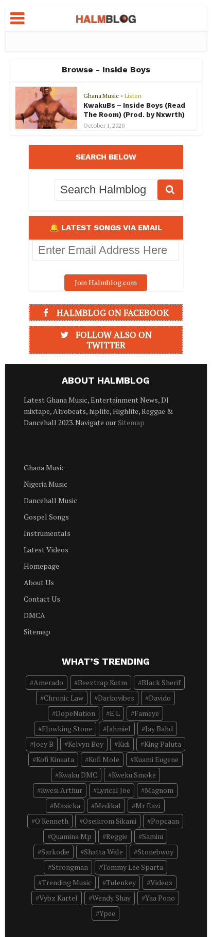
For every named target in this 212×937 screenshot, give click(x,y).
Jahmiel (119, 728)
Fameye (146, 713)
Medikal (108, 805)
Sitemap (131, 422)
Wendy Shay (111, 898)
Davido (160, 698)
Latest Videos (46, 549)
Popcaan (165, 821)
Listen (133, 95)
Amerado (48, 682)
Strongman (69, 867)
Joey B (43, 744)
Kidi (124, 744)
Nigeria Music (45, 484)
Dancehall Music (50, 500)
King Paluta (162, 744)
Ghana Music (101, 95)
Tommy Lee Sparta (132, 867)
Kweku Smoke (134, 775)
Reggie (117, 836)
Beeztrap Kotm (102, 682)
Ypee (107, 913)
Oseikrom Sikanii (109, 821)
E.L (115, 713)
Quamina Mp (71, 836)
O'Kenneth (51, 821)
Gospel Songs (46, 517)
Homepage (41, 566)
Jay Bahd (159, 728)
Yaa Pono (160, 898)
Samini (152, 836)
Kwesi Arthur (61, 790)
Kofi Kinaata (55, 759)
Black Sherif (161, 682)
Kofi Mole (104, 759)
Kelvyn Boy (85, 744)
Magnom (159, 790)
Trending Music (67, 882)
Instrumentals (47, 533)
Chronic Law (63, 698)
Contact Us (42, 599)
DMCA (34, 615)
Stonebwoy (155, 851)
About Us (39, 582)
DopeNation (75, 713)
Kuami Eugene (156, 759)
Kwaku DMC (78, 775)
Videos (161, 882)
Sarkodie (55, 851)
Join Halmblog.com (106, 282)
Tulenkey (121, 882)
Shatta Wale (103, 851)
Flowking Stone (67, 728)
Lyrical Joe (113, 790)
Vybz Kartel (58, 898)
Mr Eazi (148, 805)
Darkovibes (116, 698)
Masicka (67, 805)
